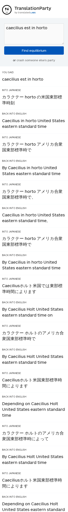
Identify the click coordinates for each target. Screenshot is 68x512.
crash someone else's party (36, 60)
